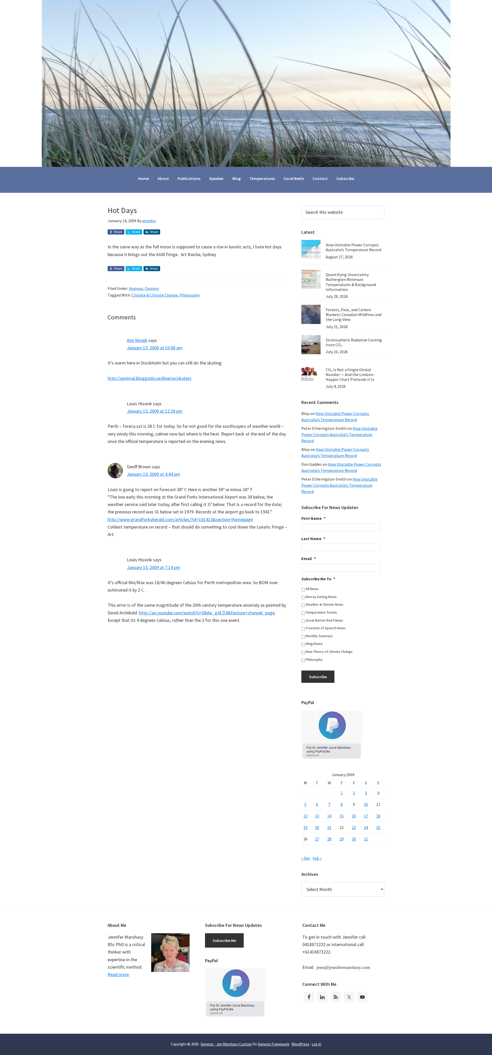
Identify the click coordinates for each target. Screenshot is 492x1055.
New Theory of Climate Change (329, 651)
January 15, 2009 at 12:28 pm (154, 411)
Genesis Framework (273, 1044)
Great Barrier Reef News (324, 620)
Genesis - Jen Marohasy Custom (226, 1044)
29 (342, 838)
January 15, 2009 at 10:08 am (154, 348)
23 (354, 827)
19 (305, 827)
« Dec (305, 858)
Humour (136, 288)
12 (305, 815)
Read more (118, 974)
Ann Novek (137, 340)
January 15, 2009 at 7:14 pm (153, 567)
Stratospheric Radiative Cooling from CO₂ (354, 342)
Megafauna (314, 643)
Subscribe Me (224, 940)
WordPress (300, 1044)
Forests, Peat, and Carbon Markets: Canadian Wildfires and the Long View (353, 314)
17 (366, 815)
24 (366, 827)
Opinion (152, 288)
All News (312, 588)
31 (366, 838)
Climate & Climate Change (154, 295)
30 (354, 838)
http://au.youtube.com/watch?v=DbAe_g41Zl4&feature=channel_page (207, 613)
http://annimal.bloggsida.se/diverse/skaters (149, 378)
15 (342, 815)
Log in (316, 1044)
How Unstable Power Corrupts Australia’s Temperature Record (353, 247)
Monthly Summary (319, 636)
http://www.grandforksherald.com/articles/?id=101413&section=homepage (180, 519)
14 (329, 815)
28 (329, 838)
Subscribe (318, 676)
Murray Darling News (321, 596)
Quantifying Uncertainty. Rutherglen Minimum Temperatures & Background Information (351, 282)
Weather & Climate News (324, 604)
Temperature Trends (321, 612)
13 (317, 815)
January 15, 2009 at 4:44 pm (153, 474)
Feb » (317, 858)
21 (329, 827)
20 (317, 827)
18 (378, 815)
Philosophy (190, 295)
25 (378, 827)
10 (366, 804)
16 (354, 815)
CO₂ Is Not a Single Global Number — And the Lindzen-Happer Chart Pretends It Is (350, 374)
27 (317, 838)
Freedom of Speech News (326, 628)
